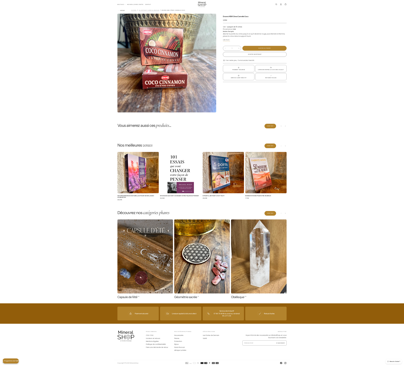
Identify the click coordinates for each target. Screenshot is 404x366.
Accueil (133, 10)
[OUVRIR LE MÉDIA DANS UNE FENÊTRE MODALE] (213, 109)
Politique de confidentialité (156, 344)
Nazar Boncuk (179, 347)
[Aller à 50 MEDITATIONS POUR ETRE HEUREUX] (266, 172)
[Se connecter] (281, 4)
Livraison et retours (153, 338)
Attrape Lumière (180, 350)
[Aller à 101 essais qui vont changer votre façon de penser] (180, 172)
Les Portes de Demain (211, 335)
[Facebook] (281, 363)
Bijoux (176, 344)
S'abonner (280, 343)
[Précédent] (281, 126)
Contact (148, 4)
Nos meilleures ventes (135, 4)
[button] (276, 4)
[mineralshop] (125, 336)
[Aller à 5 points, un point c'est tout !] (223, 172)
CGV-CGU (149, 335)
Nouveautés (178, 335)
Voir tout (270, 126)
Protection (178, 341)
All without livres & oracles (149, 10)
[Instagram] (285, 363)
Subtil (205, 338)
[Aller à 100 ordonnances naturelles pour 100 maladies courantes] (138, 172)
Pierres (176, 338)
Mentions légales (152, 341)
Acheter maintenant (255, 54)
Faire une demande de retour (157, 347)
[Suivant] (285, 126)
